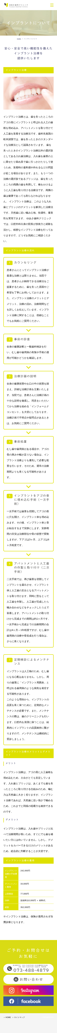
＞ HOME (7, 1017)
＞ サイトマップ (18, 1017)
